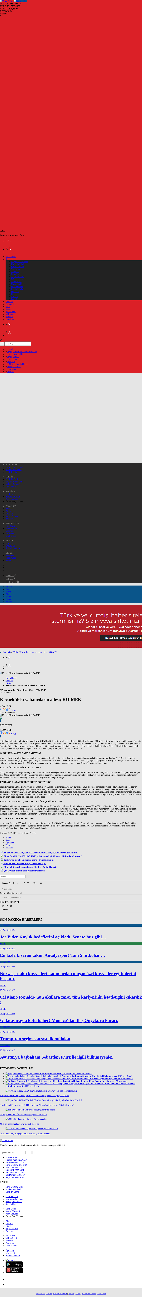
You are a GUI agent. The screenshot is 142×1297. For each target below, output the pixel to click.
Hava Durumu (17, 266)
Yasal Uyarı (101, 1294)
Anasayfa (10, 555)
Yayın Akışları (17, 276)
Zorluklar (11, 369)
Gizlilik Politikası (60, 1294)
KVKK (78, 1294)
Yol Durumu (16, 269)
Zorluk (10, 371)
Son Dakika (11, 256)
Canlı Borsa (16, 281)
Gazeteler (10, 319)
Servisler (9, 259)
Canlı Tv (15, 271)
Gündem (9, 301)
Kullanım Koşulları (89, 1294)
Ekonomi (10, 304)
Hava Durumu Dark (14, 467)
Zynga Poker (13, 356)
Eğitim (8, 597)
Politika (9, 602)
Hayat (8, 599)
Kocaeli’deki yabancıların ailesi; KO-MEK (39, 652)
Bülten (8, 592)
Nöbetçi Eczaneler (19, 279)
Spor (8, 306)
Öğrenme (10, 842)
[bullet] (28, 883)
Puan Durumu (17, 286)
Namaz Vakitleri (18, 284)
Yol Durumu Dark (13, 469)
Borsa (12, 1157)
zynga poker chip (15, 354)
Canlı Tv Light (12, 472)
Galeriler (10, 575)
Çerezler (71, 1294)
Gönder (3, 883)
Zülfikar (11, 361)
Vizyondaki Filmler (19, 261)
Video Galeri (11, 528)
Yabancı (9, 847)
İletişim (9, 560)
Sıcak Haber (11, 536)
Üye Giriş (10, 543)
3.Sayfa (9, 587)
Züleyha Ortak (14, 366)
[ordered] (24, 883)
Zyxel (10, 349)
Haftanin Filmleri (18, 264)
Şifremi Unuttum (13, 548)
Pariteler (14, 299)
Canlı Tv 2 (16, 274)
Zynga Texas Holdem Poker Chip (22, 351)
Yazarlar (9, 316)
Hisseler (14, 294)
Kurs (8, 840)
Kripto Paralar (17, 289)
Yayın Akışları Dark (14, 482)
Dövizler (15, 291)
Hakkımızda (11, 558)
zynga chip (12, 359)
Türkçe (9, 845)
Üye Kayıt (10, 545)
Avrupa (9, 589)
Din (7, 594)
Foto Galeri (11, 311)
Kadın (8, 309)
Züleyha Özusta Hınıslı (17, 364)
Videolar (9, 314)
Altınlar (14, 296)
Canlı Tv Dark (12, 479)
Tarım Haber (11, 678)
